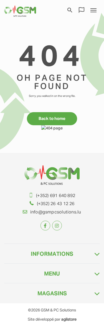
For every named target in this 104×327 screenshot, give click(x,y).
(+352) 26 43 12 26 (56, 204)
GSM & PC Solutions (58, 310)
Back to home (52, 119)
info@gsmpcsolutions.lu (55, 212)
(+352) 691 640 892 (55, 196)
